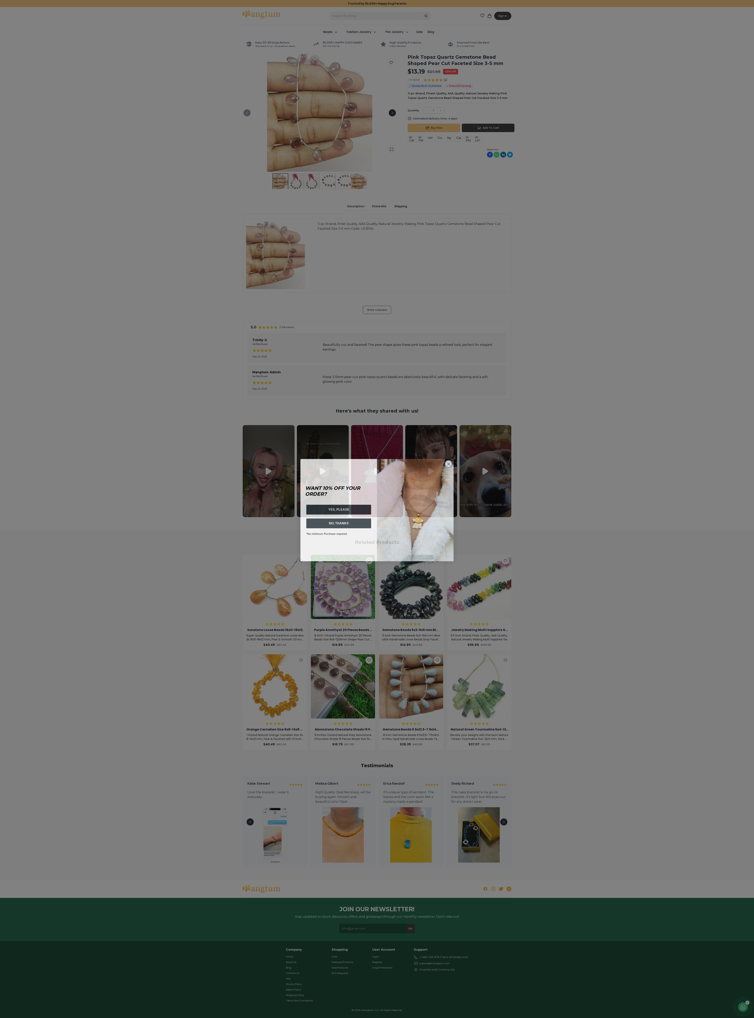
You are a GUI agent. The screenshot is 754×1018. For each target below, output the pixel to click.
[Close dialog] (448, 462)
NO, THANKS (339, 522)
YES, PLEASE (338, 508)
